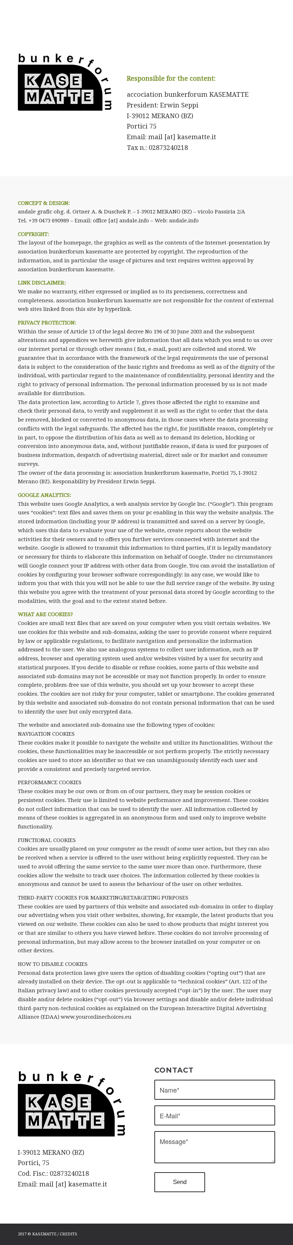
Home (135, 19)
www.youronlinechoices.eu (96, 1017)
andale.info (184, 220)
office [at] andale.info (121, 220)
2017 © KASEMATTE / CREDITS (47, 1234)
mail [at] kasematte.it (182, 137)
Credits (157, 19)
